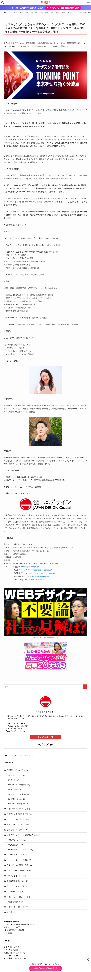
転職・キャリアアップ (18, 824)
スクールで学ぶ (15, 789)
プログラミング (15, 891)
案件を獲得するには (16, 799)
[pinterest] (47, 744)
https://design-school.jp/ (42, 570)
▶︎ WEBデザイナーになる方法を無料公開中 (63, 8)
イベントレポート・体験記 (19, 860)
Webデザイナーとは (16, 775)
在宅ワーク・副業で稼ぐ (18, 809)
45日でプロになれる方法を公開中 (44, 968)
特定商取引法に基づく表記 (14, 953)
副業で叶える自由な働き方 (19, 814)
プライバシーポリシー (12, 947)
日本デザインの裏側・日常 (19, 865)
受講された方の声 (16, 902)
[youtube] (51, 744)
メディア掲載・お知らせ (19, 870)
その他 (11, 912)
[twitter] (39, 744)
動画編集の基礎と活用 (17, 881)
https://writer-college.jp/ (46, 573)
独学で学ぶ (13, 780)
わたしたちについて (45, 737)
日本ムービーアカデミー (18, 897)
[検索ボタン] (2, 2)
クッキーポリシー (11, 956)
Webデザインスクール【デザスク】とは (20, 755)
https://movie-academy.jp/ (39, 576)
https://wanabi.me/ (38, 580)
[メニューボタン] (88, 2)
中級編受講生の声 (16, 845)
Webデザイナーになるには (19, 785)
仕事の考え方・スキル (17, 830)
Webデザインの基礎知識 (18, 804)
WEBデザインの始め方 (18, 770)
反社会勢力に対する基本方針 (15, 958)
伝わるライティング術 (17, 886)
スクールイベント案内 (17, 855)
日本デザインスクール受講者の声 (23, 835)
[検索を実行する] (85, 686)
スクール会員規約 (11, 950)
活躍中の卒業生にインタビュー (20, 850)
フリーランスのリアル (18, 819)
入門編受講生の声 (17, 840)
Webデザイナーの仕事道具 (18, 794)
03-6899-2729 (11, 933)
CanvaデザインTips (16, 876)
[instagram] (43, 744)
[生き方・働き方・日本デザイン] (45, 2)
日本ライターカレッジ (17, 907)
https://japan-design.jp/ (30, 567)
